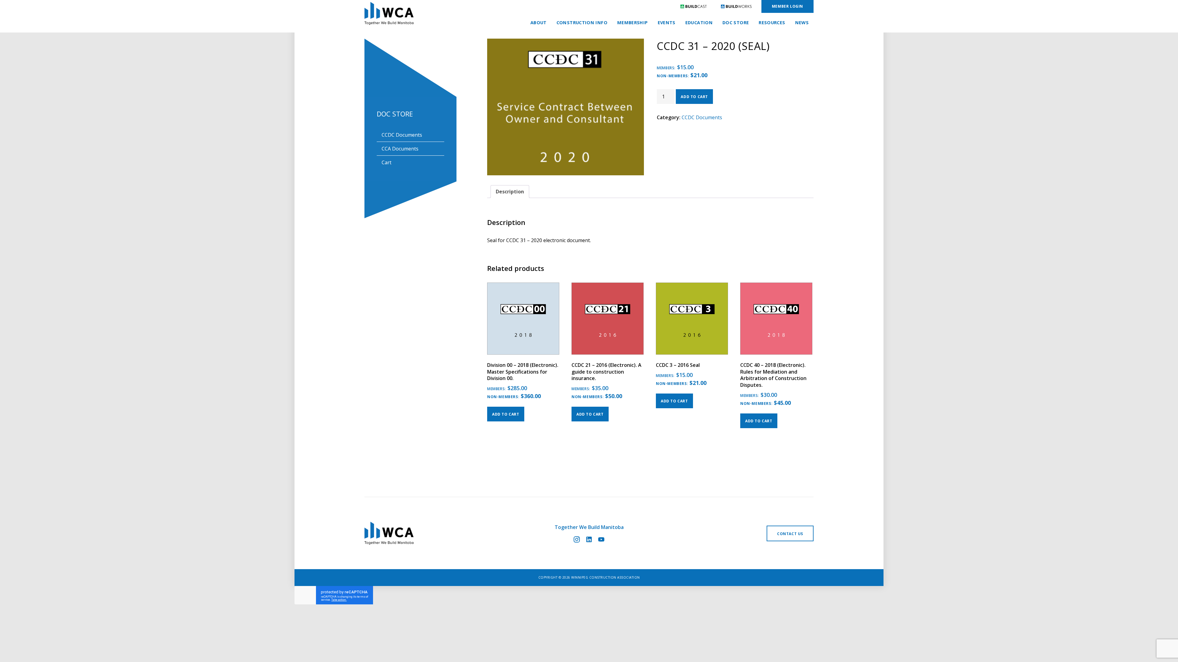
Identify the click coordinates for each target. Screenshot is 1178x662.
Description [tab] (510, 191)
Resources (772, 22)
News (802, 22)
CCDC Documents (402, 134)
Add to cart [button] (505, 414)
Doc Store (735, 22)
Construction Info (581, 22)
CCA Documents (400, 148)
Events (667, 22)
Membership (632, 22)
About (538, 22)
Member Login (787, 6)
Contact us (790, 533)
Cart (386, 162)
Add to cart (694, 96)
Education (699, 22)
